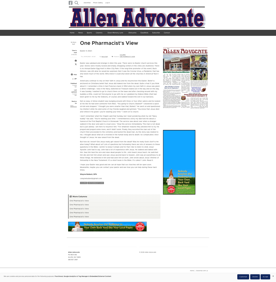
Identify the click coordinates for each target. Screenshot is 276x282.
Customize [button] (243, 277)
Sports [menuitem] (89, 33)
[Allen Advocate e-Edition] (185, 77)
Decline (255, 277)
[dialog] (138, 277)
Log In (107, 3)
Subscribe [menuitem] (156, 33)
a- (73, 79)
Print (75, 74)
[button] (76, 2)
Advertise (87, 3)
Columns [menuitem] (99, 33)
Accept (265, 277)
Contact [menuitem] (167, 33)
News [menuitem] (80, 33)
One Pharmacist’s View (79, 201)
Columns (123, 54)
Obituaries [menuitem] (132, 33)
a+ (75, 79)
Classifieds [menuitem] (144, 33)
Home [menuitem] (72, 33)
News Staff (105, 56)
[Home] (137, 17)
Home (192, 270)
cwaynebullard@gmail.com (91, 178)
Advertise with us (202, 270)
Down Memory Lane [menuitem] (115, 33)
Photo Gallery (98, 3)
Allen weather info (200, 117)
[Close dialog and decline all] (273, 275)
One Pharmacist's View (127, 56)
